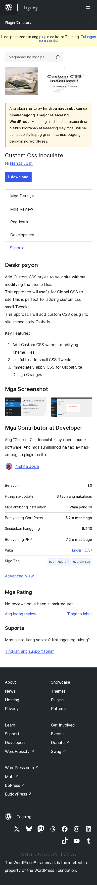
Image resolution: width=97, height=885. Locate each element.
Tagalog (24, 816)
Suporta (17, 247)
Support (12, 733)
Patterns (59, 708)
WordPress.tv (20, 751)
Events (57, 733)
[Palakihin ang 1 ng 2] (39, 404)
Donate (60, 742)
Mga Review (21, 209)
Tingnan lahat (79, 613)
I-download (18, 177)
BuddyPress (18, 794)
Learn (10, 725)
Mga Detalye (22, 195)
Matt (12, 776)
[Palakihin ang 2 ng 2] (85, 404)
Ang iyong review (20, 613)
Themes (58, 691)
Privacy (12, 708)
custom (63, 561)
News (10, 691)
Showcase (60, 682)
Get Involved (63, 725)
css (51, 561)
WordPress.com (22, 767)
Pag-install (19, 221)
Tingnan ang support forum (29, 651)
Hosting (12, 699)
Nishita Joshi (21, 163)
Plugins (57, 699)
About (10, 682)
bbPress (15, 785)
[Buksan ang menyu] (89, 7)
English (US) (82, 550)
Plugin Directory (18, 22)
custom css (81, 561)
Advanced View (19, 575)
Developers (15, 742)
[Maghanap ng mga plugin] (58, 57)
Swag (58, 751)
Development (22, 234)
